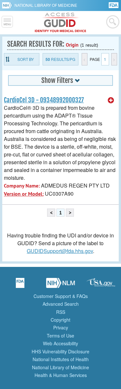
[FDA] (114, 4)
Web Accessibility (60, 343)
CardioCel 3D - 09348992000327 (44, 100)
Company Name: (22, 185)
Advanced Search (61, 304)
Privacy (60, 327)
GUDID (60, 23)
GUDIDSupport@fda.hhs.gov (60, 251)
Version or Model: (24, 193)
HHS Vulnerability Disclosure (60, 351)
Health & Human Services (61, 375)
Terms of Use (60, 335)
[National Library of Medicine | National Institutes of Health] (60, 285)
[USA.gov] (101, 285)
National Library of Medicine (46, 5)
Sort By (25, 59)
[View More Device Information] (111, 100)
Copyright (60, 319)
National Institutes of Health (61, 359)
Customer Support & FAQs (61, 296)
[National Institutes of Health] (8, 5)
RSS (60, 312)
